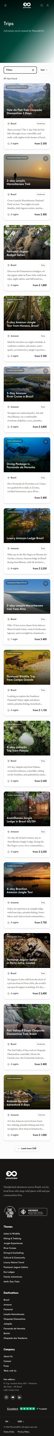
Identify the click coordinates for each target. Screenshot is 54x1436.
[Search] (41, 5)
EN (6, 1421)
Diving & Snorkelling (14, 1253)
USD (20, 1421)
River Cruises (10, 1248)
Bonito (7, 1333)
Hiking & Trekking (12, 1238)
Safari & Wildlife (12, 1234)
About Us (8, 1356)
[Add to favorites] (45, 88)
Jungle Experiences (13, 1243)
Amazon (8, 1304)
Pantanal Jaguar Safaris (16, 1267)
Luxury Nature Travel (14, 1262)
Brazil (6, 1300)
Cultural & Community (14, 1257)
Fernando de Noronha (14, 1328)
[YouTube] (13, 1397)
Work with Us (10, 1371)
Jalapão (8, 1324)
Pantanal (8, 1309)
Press (6, 1366)
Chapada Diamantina (14, 1319)
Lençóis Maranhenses (14, 1314)
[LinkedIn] (19, 1397)
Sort (43, 70)
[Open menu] (5, 5)
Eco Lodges (9, 1272)
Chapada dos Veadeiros (15, 1338)
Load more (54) (28, 1148)
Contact (7, 1361)
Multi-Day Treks (12, 1281)
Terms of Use (9, 1432)
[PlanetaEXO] (12, 1175)
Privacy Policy (23, 1432)
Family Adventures (13, 1277)
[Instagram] (6, 1397)
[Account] (47, 5)
